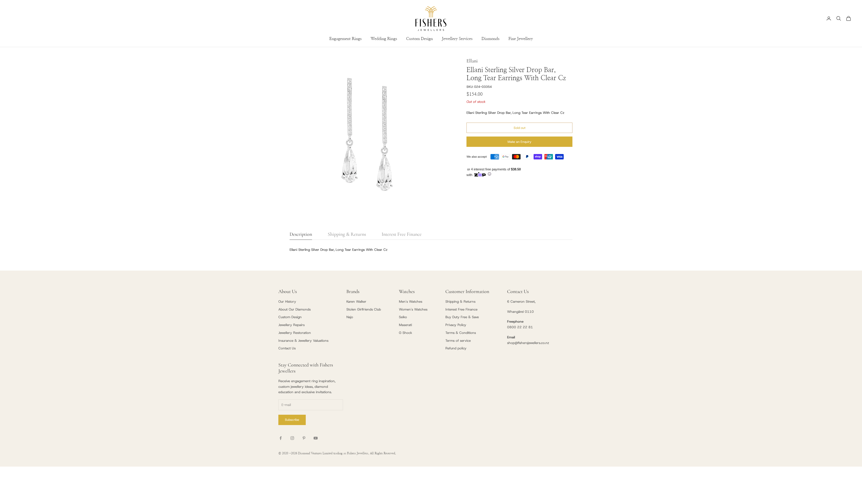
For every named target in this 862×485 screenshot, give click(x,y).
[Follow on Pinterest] (304, 438)
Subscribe (292, 420)
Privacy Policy (455, 325)
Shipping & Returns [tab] (347, 234)
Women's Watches (413, 309)
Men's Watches (410, 301)
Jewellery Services (457, 39)
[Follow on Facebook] (280, 438)
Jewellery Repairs (291, 325)
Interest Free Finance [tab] (402, 234)
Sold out (520, 128)
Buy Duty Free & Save (462, 317)
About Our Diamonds (294, 309)
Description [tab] (301, 234)
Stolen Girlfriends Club (363, 309)
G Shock (405, 333)
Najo (349, 317)
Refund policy (455, 348)
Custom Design (419, 39)
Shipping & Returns (460, 301)
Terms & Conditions (460, 333)
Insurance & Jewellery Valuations (303, 340)
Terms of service (458, 340)
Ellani (472, 61)
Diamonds (490, 39)
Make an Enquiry (519, 142)
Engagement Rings (345, 39)
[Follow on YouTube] (315, 438)
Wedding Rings (384, 39)
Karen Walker (356, 301)
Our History (287, 301)
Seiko (403, 317)
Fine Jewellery (520, 39)
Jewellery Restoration (294, 333)
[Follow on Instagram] (292, 438)
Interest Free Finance (461, 309)
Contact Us (287, 348)
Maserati (405, 325)
